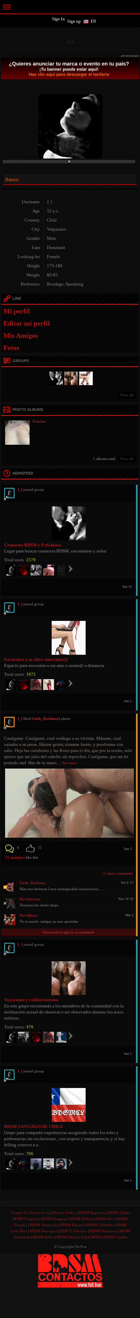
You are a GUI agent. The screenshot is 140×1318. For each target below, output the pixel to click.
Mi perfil (16, 311)
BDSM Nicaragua (43, 1231)
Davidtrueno (30, 899)
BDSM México (68, 1237)
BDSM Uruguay (25, 1219)
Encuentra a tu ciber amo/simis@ (36, 659)
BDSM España (115, 1237)
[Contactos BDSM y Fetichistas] (55, 377)
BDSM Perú (104, 1219)
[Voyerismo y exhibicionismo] (70, 377)
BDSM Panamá (72, 1225)
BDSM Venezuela (43, 1225)
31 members (15, 857)
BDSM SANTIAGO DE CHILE (33, 1126)
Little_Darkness (45, 718)
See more (69, 763)
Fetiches (39, 421)
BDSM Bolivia (81, 1219)
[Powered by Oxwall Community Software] (70, 1270)
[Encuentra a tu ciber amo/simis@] (85, 377)
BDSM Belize (43, 1237)
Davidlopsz (29, 915)
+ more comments (117, 873)
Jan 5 (128, 701)
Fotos (11, 347)
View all (126, 395)
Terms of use (41, 1213)
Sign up (74, 21)
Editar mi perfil (26, 323)
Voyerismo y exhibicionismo (31, 999)
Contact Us (19, 1213)
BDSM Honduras (103, 1231)
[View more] (70, 568)
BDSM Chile (118, 1213)
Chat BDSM (92, 1237)
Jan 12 (127, 586)
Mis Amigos (20, 335)
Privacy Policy (64, 1213)
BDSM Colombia (100, 1225)
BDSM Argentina (92, 1213)
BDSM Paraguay (54, 1219)
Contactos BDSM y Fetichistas (33, 544)
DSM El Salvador (73, 1231)
